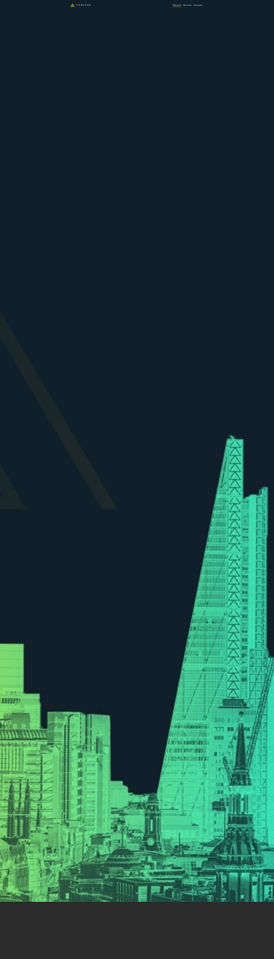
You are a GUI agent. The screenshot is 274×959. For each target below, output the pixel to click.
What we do (177, 5)
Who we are (187, 5)
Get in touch (198, 5)
